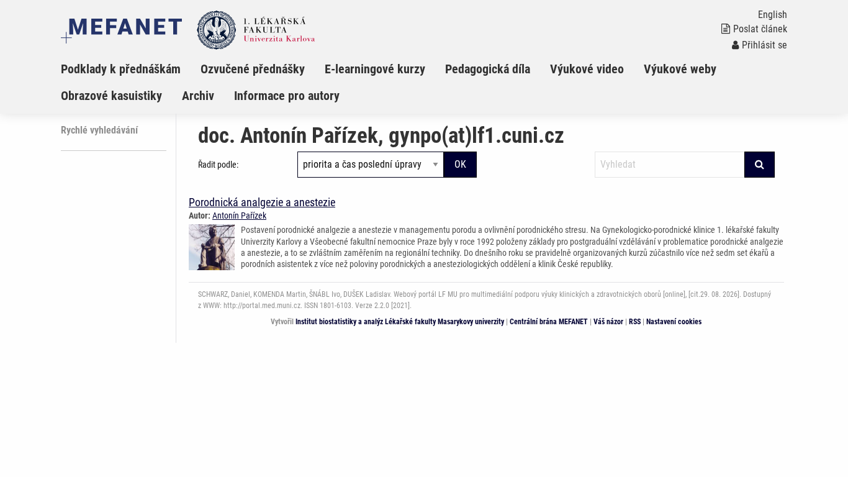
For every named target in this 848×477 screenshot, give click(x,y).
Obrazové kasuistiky (111, 95)
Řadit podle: (218, 165)
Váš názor (608, 321)
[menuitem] (131, 69)
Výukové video (587, 68)
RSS (635, 321)
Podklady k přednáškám (121, 68)
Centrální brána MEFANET (549, 321)
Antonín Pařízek (239, 215)
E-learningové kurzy (375, 68)
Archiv (198, 95)
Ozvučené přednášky (253, 68)
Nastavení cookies (673, 321)
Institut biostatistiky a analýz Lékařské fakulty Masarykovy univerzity (399, 321)
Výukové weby (680, 68)
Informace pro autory (287, 95)
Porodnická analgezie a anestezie (262, 202)
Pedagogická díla (487, 68)
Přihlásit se (764, 45)
